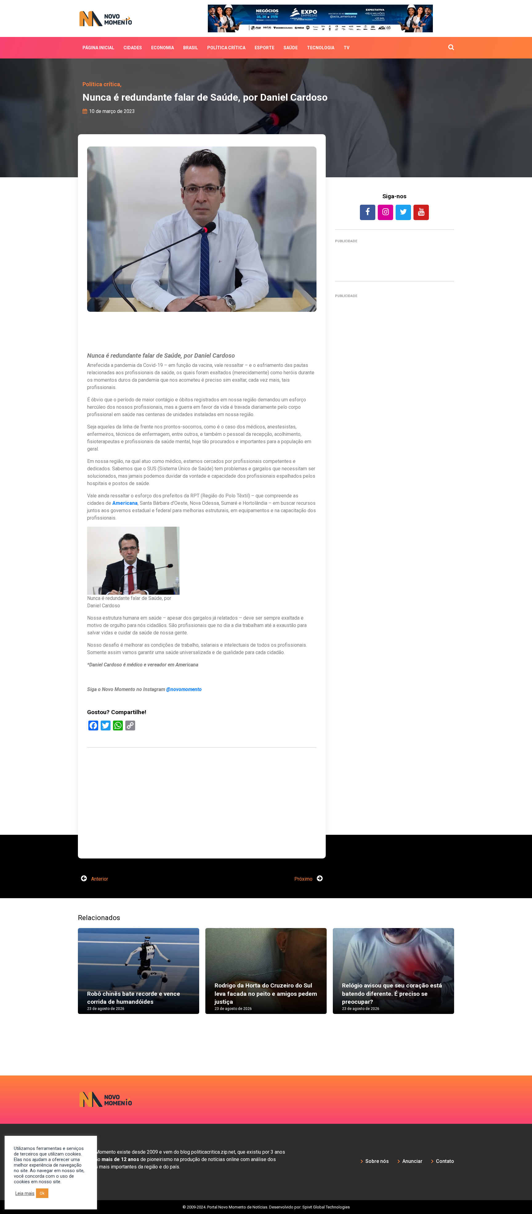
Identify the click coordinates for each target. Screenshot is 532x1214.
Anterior (99, 879)
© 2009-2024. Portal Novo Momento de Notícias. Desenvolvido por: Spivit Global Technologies (266, 1207)
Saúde (291, 47)
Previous (68, 977)
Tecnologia (320, 47)
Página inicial (98, 47)
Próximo (304, 879)
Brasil (190, 47)
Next (463, 977)
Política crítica (226, 47)
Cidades (132, 47)
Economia (162, 47)
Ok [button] (42, 1193)
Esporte (264, 47)
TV (346, 47)
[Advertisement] (395, 568)
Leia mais (24, 1193)
